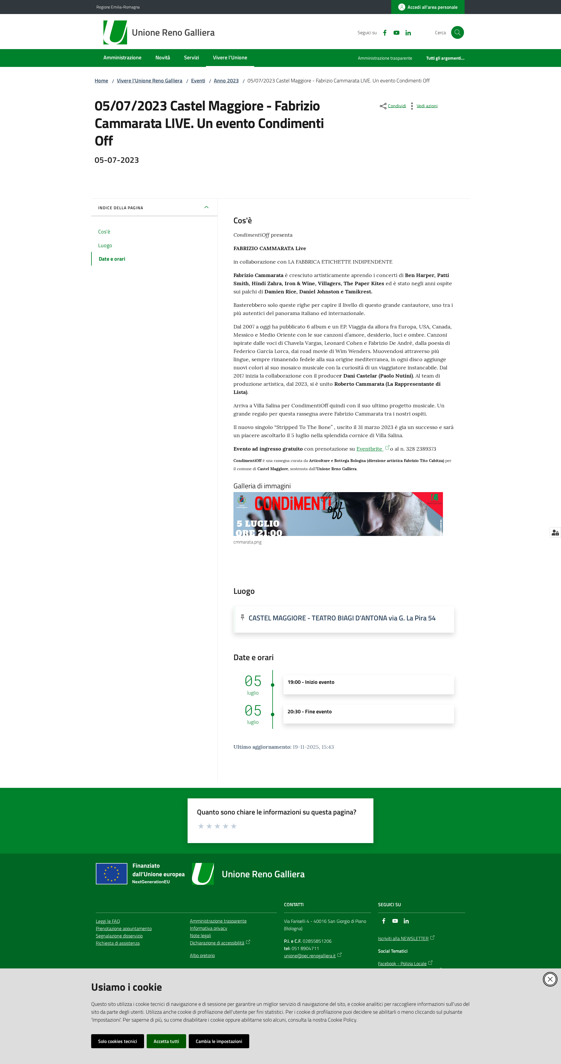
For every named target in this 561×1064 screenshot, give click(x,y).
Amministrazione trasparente (218, 920)
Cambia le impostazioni (219, 1041)
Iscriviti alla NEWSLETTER (403, 938)
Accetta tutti (166, 1041)
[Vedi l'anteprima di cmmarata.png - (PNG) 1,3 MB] (338, 514)
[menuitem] (122, 58)
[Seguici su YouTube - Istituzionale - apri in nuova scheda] (394, 32)
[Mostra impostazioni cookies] (555, 532)
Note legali (200, 935)
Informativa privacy (208, 928)
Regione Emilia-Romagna (118, 7)
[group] (343, 519)
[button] (458, 32)
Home (101, 80)
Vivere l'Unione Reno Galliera (149, 80)
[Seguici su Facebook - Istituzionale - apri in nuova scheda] (382, 32)
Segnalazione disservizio (119, 935)
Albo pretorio (202, 955)
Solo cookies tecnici (117, 1041)
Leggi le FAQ (108, 921)
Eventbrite (370, 448)
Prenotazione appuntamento (124, 928)
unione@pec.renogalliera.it (310, 955)
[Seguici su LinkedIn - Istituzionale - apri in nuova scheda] (406, 32)
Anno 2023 (226, 80)
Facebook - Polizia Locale (402, 963)
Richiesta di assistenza (118, 943)
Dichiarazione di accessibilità (217, 942)
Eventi (198, 80)
